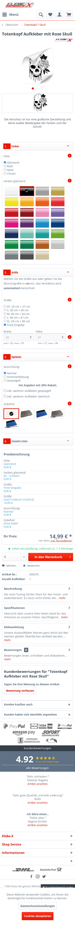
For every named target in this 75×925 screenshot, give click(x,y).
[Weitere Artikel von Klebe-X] (63, 40)
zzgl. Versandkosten (61, 540)
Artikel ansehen (38, 784)
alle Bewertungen (37, 768)
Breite (7, 331)
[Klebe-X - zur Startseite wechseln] (20, 5)
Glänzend (13, 162)
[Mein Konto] (59, 14)
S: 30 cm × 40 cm (17, 310)
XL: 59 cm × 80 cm (18, 321)
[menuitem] (10, 14)
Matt (10, 166)
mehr (62, 598)
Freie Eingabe (15, 325)
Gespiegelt (14, 380)
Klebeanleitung (14, 627)
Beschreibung (13, 589)
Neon (10, 170)
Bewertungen (13, 650)
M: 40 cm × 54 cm (18, 314)
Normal (12, 373)
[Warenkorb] (69, 14)
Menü (13, 14)
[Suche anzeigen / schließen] (40, 14)
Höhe (39, 331)
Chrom (11, 173)
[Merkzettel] (50, 14)
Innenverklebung (18, 377)
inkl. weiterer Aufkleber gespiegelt (29, 391)
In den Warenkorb (48, 557)
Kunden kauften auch (18, 704)
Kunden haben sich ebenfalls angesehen (30, 714)
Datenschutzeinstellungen (37, 906)
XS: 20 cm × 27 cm (18, 306)
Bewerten (33, 565)
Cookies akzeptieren (37, 916)
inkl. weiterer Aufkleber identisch (28, 396)
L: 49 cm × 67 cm (17, 317)
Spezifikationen (14, 608)
